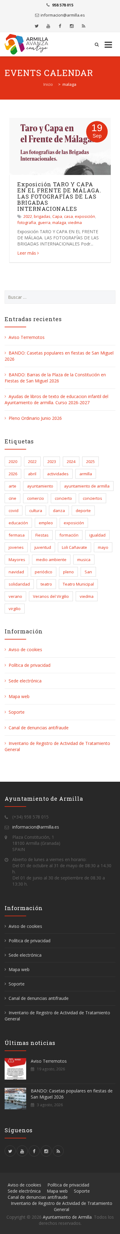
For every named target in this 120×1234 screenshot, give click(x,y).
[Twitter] (36, 26)
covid (13, 510)
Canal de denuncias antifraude (39, 728)
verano (15, 596)
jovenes (16, 547)
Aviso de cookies (25, 649)
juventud (42, 547)
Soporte (17, 712)
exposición (85, 216)
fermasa (17, 535)
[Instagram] (71, 26)
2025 (90, 461)
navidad (16, 572)
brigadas (42, 216)
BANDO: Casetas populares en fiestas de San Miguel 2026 (72, 1094)
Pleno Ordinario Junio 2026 (35, 418)
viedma (75, 222)
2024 (71, 461)
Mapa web (19, 696)
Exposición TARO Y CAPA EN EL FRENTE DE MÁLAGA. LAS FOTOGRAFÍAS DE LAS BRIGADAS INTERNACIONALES (59, 196)
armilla (85, 474)
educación (18, 523)
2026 (13, 474)
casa (68, 216)
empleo (46, 523)
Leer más (26, 253)
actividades (58, 474)
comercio (35, 498)
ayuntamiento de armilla (87, 486)
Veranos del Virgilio (51, 596)
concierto (63, 498)
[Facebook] (60, 26)
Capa (57, 216)
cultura (35, 510)
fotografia (26, 222)
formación (68, 535)
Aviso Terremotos (27, 337)
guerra (44, 222)
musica (83, 559)
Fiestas (42, 535)
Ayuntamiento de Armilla (67, 1217)
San (88, 572)
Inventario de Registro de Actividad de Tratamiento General (61, 1206)
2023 (51, 461)
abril (32, 474)
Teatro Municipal (78, 584)
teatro (46, 584)
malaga (59, 222)
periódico (43, 572)
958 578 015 (62, 5)
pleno (68, 572)
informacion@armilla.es (63, 15)
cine (12, 498)
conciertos (92, 498)
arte (12, 486)
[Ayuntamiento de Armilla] (28, 44)
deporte (83, 510)
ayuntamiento (40, 486)
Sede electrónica (25, 681)
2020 (13, 461)
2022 (27, 216)
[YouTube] (48, 26)
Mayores (17, 559)
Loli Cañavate (74, 547)
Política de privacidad (29, 665)
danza (59, 510)
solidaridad (19, 584)
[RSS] (83, 26)
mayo (103, 547)
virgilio (15, 608)
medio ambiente (51, 559)
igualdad (97, 535)
